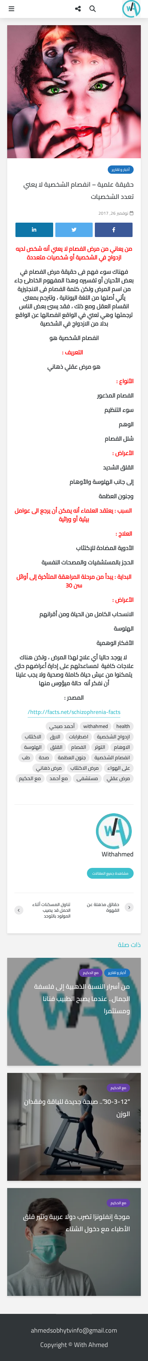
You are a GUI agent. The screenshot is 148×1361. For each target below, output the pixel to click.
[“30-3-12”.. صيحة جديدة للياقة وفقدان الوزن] (74, 1126)
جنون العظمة (72, 757)
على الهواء (118, 768)
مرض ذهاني (49, 768)
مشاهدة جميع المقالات (110, 873)
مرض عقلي (118, 778)
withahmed (95, 726)
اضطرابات (78, 736)
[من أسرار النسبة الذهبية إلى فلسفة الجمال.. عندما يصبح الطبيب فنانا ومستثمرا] (74, 1011)
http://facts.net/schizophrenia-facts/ (74, 711)
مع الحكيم (30, 778)
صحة (44, 757)
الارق (55, 736)
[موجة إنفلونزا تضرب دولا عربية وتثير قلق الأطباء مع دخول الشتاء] (74, 1241)
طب (26, 757)
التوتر (100, 747)
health (123, 726)
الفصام (78, 747)
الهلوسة (33, 747)
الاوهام (122, 747)
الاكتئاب (33, 736)
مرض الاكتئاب (84, 768)
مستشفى (87, 778)
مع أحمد (59, 778)
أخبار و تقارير (121, 169)
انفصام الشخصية (112, 757)
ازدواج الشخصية (113, 736)
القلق (56, 747)
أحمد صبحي (62, 726)
